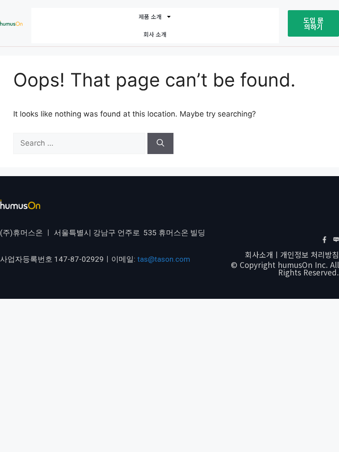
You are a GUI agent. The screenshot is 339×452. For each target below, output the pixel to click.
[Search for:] (80, 143)
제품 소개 (150, 16)
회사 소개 (154, 34)
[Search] (160, 143)
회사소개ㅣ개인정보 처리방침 (292, 254)
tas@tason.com (163, 259)
